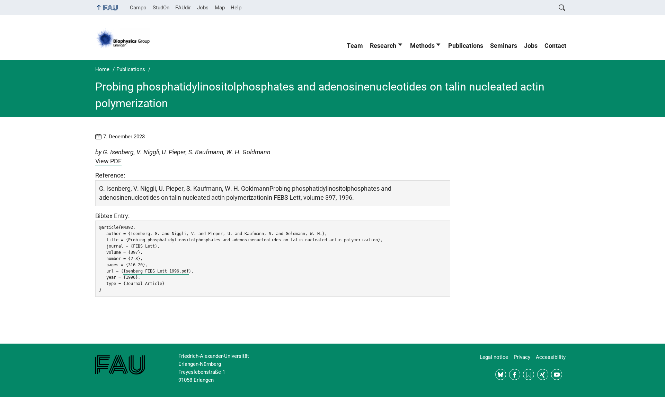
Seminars (503, 45)
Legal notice (494, 357)
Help (236, 8)
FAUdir (183, 8)
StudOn (161, 8)
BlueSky (500, 374)
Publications (465, 45)
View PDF (108, 161)
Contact (555, 45)
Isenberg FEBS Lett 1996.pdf (156, 271)
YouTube (556, 374)
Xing (542, 374)
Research (383, 45)
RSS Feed (528, 374)
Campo (138, 8)
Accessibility (551, 357)
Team (355, 45)
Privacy (522, 357)
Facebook (514, 374)
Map (220, 8)
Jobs (203, 8)
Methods (422, 45)
